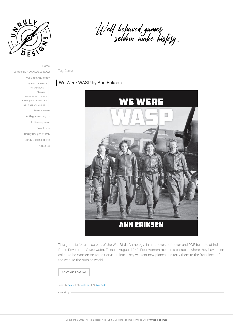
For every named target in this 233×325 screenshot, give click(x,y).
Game (71, 285)
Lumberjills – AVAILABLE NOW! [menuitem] (32, 71)
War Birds (101, 285)
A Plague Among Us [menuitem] (38, 116)
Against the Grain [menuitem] (36, 83)
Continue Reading (76, 273)
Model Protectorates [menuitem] (35, 96)
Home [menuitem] (46, 66)
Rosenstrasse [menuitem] (42, 110)
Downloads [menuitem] (43, 128)
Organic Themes (158, 319)
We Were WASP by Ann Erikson (90, 82)
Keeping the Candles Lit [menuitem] (33, 100)
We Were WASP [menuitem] (37, 87)
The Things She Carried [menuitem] (33, 105)
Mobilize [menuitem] (41, 92)
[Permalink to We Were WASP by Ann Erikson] (141, 163)
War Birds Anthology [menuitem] (37, 77)
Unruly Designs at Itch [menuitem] (37, 134)
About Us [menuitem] (44, 145)
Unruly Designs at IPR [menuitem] (37, 139)
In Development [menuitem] (40, 122)
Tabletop (85, 285)
